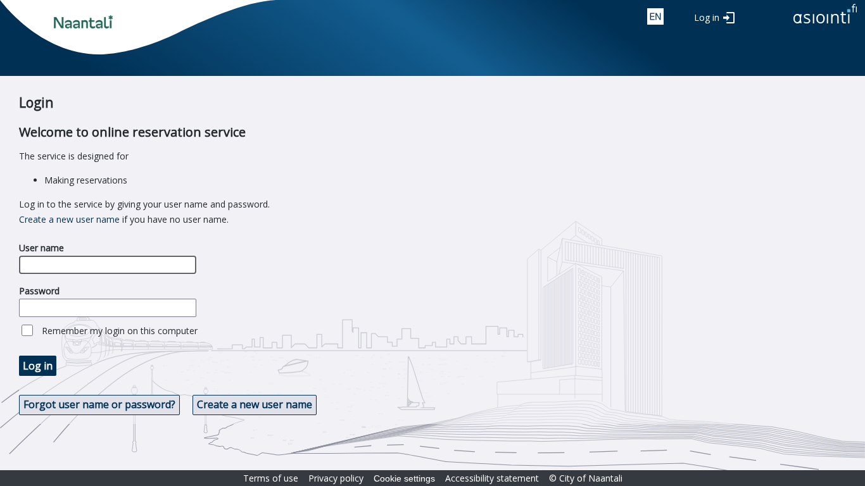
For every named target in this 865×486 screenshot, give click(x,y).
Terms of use (270, 478)
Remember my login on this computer (120, 331)
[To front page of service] (825, 24)
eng (655, 16)
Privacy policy (335, 478)
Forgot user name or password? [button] (99, 404)
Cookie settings (404, 478)
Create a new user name (69, 219)
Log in (706, 17)
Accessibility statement (492, 478)
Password (39, 291)
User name (41, 248)
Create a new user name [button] (254, 404)
